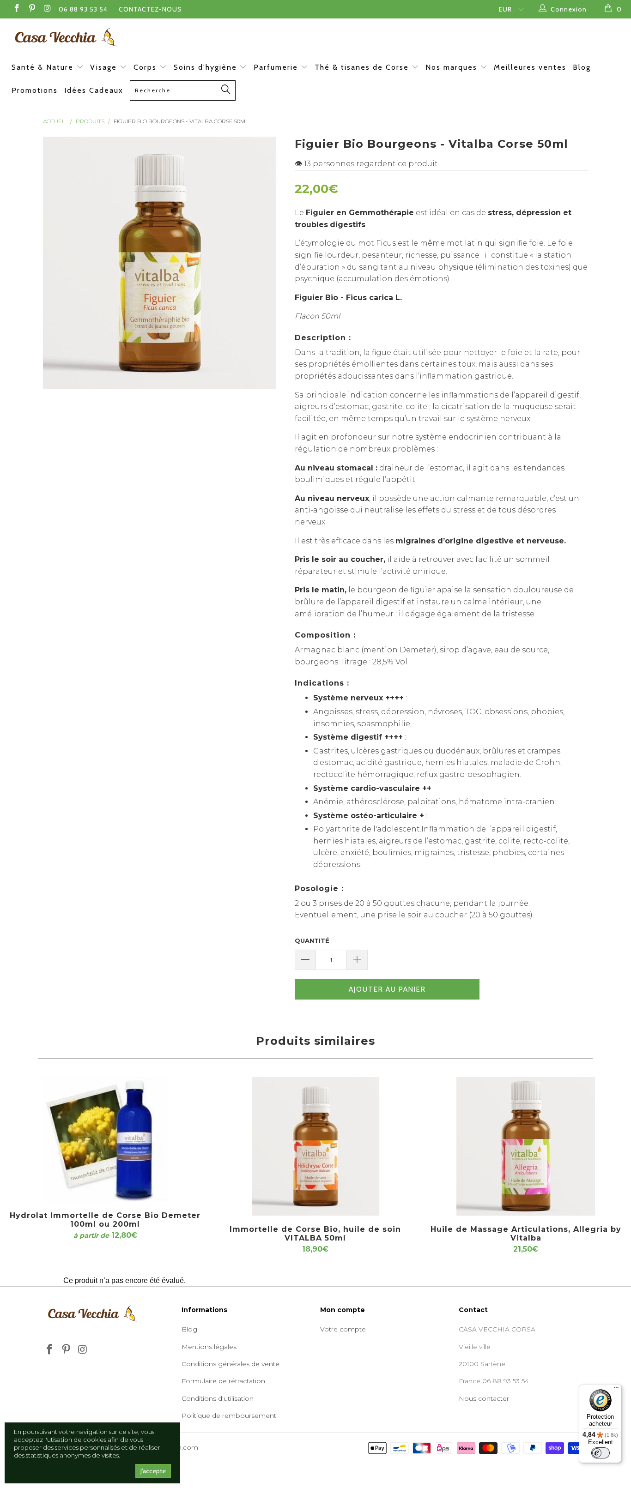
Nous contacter (484, 1398)
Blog (582, 67)
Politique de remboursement (229, 1415)
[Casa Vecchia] (320, 37)
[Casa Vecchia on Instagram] (47, 9)
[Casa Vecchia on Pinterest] (31, 9)
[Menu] (616, 1389)
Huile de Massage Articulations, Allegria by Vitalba (526, 1146)
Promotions (35, 90)
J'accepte (153, 1471)
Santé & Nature (44, 67)
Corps (146, 67)
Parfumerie (277, 67)
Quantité (312, 940)
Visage (105, 67)
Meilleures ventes (530, 67)
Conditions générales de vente (230, 1364)
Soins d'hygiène (207, 67)
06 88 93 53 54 (83, 9)
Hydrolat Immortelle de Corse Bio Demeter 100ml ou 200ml (105, 1139)
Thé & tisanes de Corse (363, 67)
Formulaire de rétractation (223, 1381)
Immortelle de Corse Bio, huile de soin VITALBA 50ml (315, 1146)
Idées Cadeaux (93, 90)
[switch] (600, 1452)
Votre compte (343, 1329)
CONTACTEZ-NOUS (150, 9)
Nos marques (452, 67)
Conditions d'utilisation (218, 1398)
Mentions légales (209, 1347)
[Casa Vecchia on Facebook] (16, 9)
